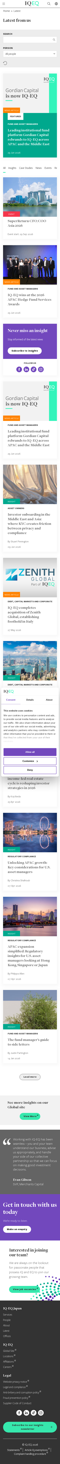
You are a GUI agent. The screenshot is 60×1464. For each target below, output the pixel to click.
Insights (12, 168)
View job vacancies (24, 1289)
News (39, 168)
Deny (30, 770)
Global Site (8, 1351)
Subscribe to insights (25, 350)
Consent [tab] (10, 699)
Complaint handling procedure (30, 1454)
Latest (6, 1330)
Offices (7, 1336)
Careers (7, 1367)
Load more (30, 1076)
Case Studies (26, 168)
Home (6, 11)
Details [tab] (30, 699)
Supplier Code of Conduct (17, 1403)
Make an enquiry (17, 1229)
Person (8, 48)
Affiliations (8, 1361)
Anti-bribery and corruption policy (21, 1392)
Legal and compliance (14, 1387)
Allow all (30, 752)
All (4, 168)
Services (7, 1314)
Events (48, 168)
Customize (28, 761)
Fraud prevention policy (15, 1398)
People (7, 1320)
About (6, 1325)
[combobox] (30, 54)
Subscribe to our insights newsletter (27, 1427)
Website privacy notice (15, 1381)
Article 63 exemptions (36, 1450)
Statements (13, 1450)
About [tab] (49, 699)
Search (7, 33)
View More (30, 1116)
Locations (8, 1356)
